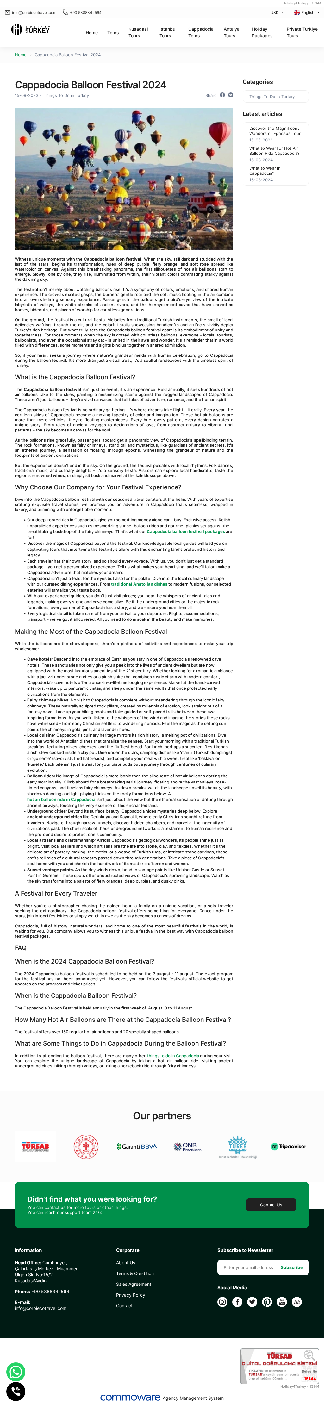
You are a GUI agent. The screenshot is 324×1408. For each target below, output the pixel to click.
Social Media (232, 1288)
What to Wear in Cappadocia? (265, 171)
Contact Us (271, 1204)
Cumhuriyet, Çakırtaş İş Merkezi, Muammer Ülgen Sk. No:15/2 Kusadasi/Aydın (46, 1271)
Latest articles (262, 113)
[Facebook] (237, 1302)
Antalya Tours (232, 32)
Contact (124, 1305)
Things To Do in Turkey (66, 95)
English (308, 12)
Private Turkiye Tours (302, 32)
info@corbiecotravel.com (34, 12)
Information (28, 1250)
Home (92, 32)
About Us (125, 1262)
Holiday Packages (262, 32)
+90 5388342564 (86, 12)
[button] (113, 32)
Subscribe (292, 1267)
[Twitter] (252, 1302)
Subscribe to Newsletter (245, 1250)
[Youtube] (282, 1302)
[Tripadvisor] (297, 1302)
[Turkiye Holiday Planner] (30, 30)
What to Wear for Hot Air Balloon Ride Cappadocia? (274, 151)
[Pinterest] (267, 1302)
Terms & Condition (135, 1273)
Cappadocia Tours (201, 32)
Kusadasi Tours (138, 32)
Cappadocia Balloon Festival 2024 (68, 54)
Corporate (128, 1250)
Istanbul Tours (167, 32)
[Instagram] (222, 1302)
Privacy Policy (130, 1295)
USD (275, 12)
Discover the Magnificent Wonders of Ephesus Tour (275, 131)
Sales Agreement (133, 1284)
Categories (258, 82)
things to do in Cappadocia (173, 1055)
